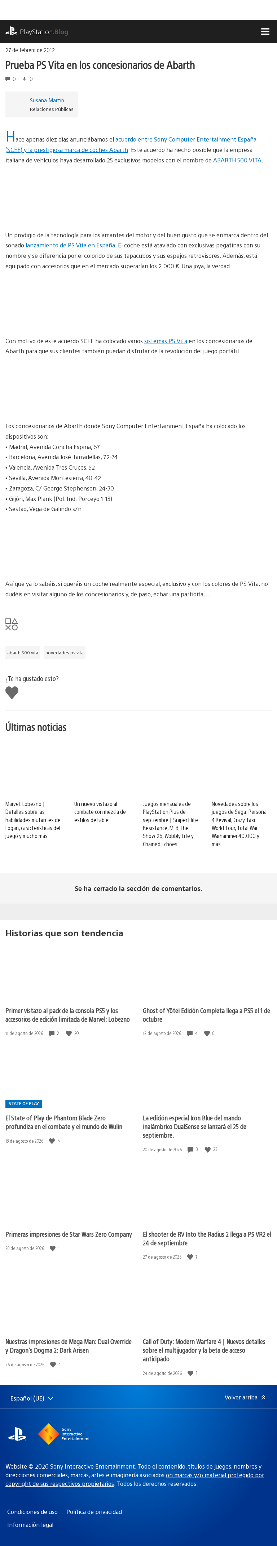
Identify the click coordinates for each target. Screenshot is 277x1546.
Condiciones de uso (32, 1511)
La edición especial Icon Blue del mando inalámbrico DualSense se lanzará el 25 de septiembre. (194, 1126)
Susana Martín (47, 100)
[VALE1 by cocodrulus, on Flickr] (138, 541)
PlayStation (44, 31)
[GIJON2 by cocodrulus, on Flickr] (138, 299)
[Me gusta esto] (69, 1033)
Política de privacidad (94, 1511)
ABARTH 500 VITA (237, 160)
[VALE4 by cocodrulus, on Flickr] (138, 384)
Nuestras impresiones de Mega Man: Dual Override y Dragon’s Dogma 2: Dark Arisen (68, 1345)
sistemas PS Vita (165, 341)
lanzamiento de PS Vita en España (70, 245)
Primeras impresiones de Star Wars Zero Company (68, 1234)
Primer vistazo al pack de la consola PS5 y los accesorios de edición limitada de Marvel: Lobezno (67, 1014)
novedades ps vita (64, 652)
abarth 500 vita (22, 652)
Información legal (30, 1524)
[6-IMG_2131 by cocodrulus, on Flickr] (138, 193)
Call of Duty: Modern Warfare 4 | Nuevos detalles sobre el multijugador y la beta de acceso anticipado (204, 1350)
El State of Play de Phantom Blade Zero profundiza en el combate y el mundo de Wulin (63, 1121)
